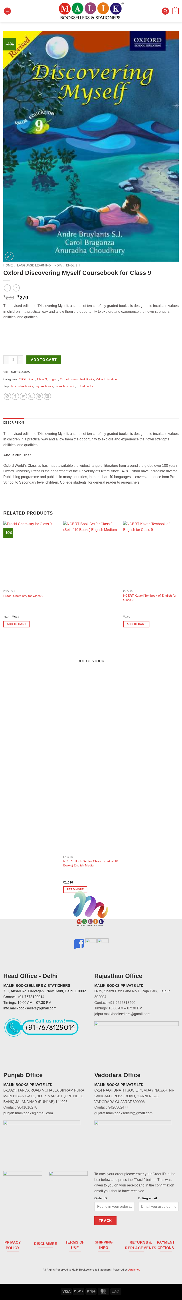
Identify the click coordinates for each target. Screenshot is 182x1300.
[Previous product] (16, 287)
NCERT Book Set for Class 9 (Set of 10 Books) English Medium (90, 863)
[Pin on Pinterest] (39, 396)
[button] (7, 11)
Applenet (134, 1269)
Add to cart (44, 360)
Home (8, 265)
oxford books (85, 386)
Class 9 (42, 379)
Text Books (86, 379)
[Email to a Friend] (31, 396)
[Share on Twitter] (23, 396)
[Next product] (7, 287)
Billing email (147, 1198)
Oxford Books (69, 379)
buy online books (22, 386)
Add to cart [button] (16, 624)
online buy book (65, 386)
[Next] (178, 711)
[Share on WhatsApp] (7, 396)
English (73, 265)
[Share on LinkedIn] (47, 396)
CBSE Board (27, 379)
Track (105, 1221)
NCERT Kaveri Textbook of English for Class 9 (149, 598)
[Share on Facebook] (15, 396)
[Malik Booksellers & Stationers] (91, 11)
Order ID (100, 1198)
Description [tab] (13, 422)
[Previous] (3, 711)
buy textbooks (44, 386)
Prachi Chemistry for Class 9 (23, 596)
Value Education (106, 379)
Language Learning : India (39, 265)
